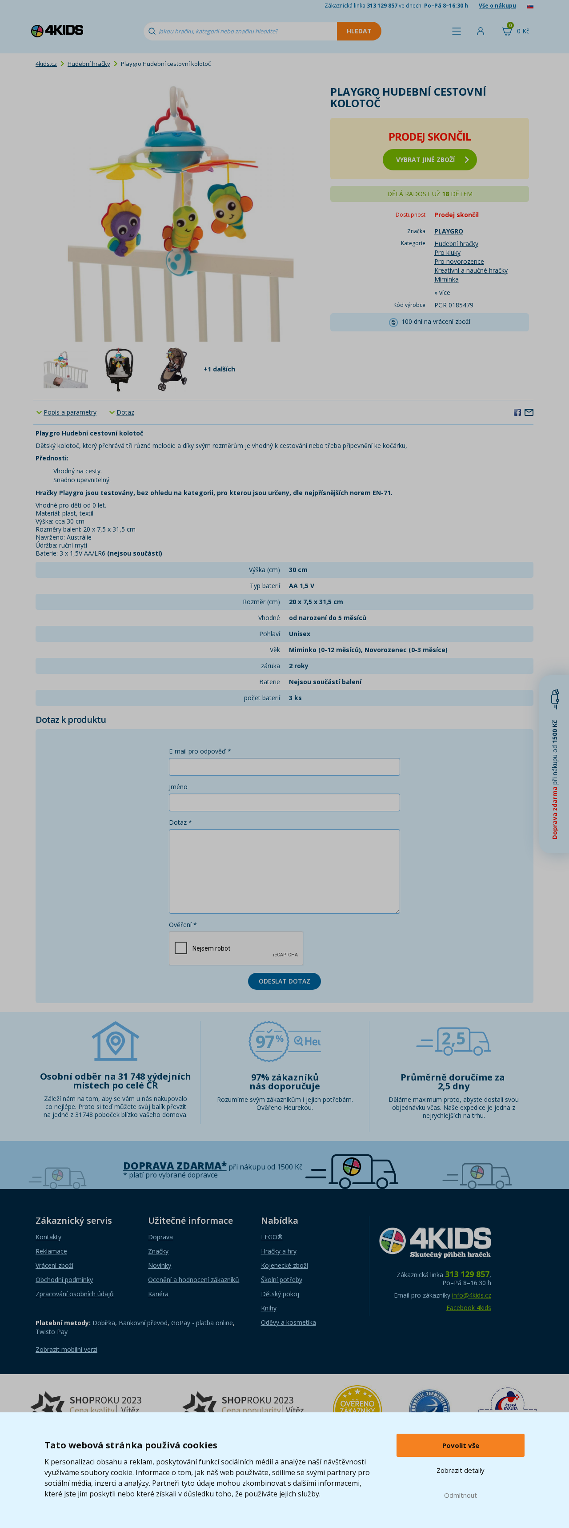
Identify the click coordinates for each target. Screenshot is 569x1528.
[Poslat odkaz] (529, 411)
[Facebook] (517, 411)
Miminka (446, 279)
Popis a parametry (70, 412)
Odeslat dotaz (284, 981)
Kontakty (48, 1237)
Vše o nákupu (497, 5)
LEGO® (272, 1237)
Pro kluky (447, 252)
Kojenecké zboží (284, 1265)
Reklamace (51, 1251)
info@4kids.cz (471, 1295)
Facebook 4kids (468, 1307)
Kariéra (158, 1294)
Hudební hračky (89, 64)
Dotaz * (180, 822)
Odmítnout (460, 1495)
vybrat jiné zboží (425, 159)
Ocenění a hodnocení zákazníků (193, 1279)
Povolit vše (460, 1445)
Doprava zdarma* (175, 1166)
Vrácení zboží (54, 1265)
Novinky (159, 1265)
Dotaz (125, 412)
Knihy (268, 1308)
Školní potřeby (281, 1279)
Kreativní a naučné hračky (471, 270)
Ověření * (183, 924)
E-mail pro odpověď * (200, 751)
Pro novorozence (459, 261)
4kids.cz (46, 64)
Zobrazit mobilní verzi (66, 1349)
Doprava (160, 1237)
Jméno (178, 786)
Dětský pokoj (280, 1294)
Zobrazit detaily (461, 1470)
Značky (158, 1251)
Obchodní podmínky (64, 1279)
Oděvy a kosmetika (288, 1322)
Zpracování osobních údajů (75, 1294)
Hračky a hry (279, 1251)
